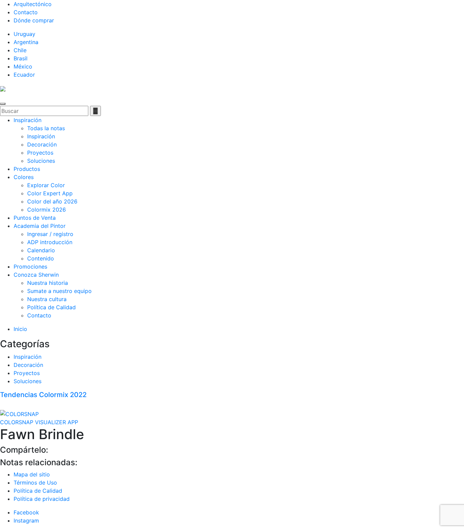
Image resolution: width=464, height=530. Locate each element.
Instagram (26, 520)
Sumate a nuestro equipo (59, 291)
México (23, 66)
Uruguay (24, 34)
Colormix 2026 (46, 209)
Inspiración (27, 120)
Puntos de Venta (35, 217)
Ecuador (24, 74)
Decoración (42, 144)
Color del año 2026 (52, 201)
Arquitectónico (33, 4)
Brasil (21, 58)
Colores (24, 177)
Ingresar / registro (50, 234)
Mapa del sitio (32, 474)
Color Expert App (50, 193)
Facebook (26, 512)
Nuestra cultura (47, 299)
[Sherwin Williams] (2, 88)
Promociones (30, 266)
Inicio (20, 329)
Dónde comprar (34, 20)
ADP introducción (49, 242)
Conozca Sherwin (36, 274)
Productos (27, 168)
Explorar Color (46, 185)
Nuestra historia (47, 282)
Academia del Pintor (40, 225)
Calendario (41, 250)
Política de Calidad (51, 307)
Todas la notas (46, 128)
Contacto (26, 12)
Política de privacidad (42, 498)
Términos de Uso (35, 482)
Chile (20, 50)
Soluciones (41, 160)
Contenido (40, 258)
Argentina (26, 42)
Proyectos (40, 152)
